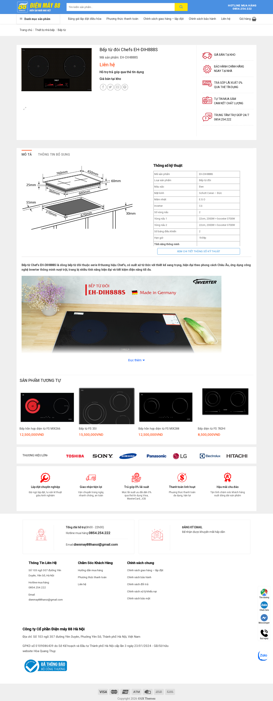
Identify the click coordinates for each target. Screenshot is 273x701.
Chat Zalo (264, 610)
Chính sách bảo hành (202, 19)
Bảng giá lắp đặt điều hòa (84, 19)
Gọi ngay (264, 631)
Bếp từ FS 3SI (88, 428)
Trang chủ (26, 30)
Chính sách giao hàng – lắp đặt (163, 19)
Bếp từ (62, 30)
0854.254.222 (99, 533)
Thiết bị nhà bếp (45, 30)
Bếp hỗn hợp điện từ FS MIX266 (40, 428)
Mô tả (27, 154)
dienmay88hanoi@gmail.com (96, 544)
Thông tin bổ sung (54, 154)
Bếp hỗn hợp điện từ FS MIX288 (158, 428)
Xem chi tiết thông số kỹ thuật (198, 251)
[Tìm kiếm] (181, 7)
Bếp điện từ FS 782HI (211, 428)
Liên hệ (225, 19)
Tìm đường (264, 597)
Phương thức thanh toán (122, 19)
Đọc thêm (134, 360)
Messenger (264, 623)
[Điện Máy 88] (39, 7)
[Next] (253, 417)
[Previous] (19, 417)
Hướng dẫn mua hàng (90, 570)
